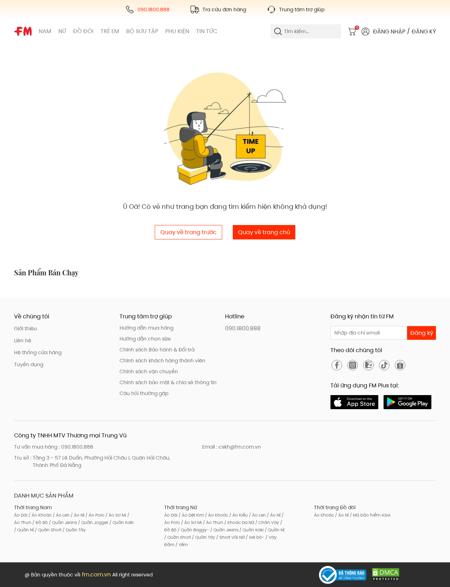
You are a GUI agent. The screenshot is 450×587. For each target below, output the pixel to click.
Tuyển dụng (28, 364)
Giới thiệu (25, 328)
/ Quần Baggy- (192, 530)
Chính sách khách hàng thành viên (162, 360)
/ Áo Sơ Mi (115, 515)
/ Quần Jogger (92, 522)
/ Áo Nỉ (77, 515)
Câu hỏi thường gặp (144, 393)
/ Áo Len (61, 515)
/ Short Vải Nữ (230, 537)
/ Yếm (181, 545)
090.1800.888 (243, 328)
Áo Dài (20, 515)
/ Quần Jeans (62, 522)
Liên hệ (22, 340)
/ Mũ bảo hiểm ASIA (370, 515)
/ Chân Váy (266, 522)
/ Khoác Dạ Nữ (238, 522)
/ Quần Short (48, 530)
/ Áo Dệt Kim (191, 515)
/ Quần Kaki (121, 522)
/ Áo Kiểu (238, 515)
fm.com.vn (96, 574)
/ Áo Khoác (39, 515)
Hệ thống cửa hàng (38, 352)
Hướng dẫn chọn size (145, 338)
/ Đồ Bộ (39, 522)
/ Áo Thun (212, 522)
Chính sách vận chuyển (149, 371)
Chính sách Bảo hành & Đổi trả (157, 349)
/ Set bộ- (254, 537)
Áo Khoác (324, 515)
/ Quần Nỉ (24, 530)
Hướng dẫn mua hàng (146, 327)
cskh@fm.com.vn (240, 446)
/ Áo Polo (94, 515)
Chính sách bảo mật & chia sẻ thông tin (168, 382)
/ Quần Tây (74, 530)
